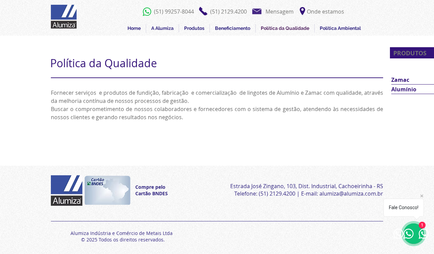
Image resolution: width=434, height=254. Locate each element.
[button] (228, 11)
